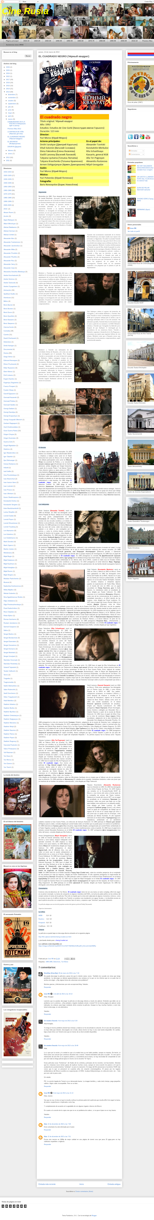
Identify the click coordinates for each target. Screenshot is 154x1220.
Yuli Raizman (8, 752)
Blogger (94, 1215)
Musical (6, 582)
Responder (47, 987)
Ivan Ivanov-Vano (10, 482)
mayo (10, 113)
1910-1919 (7, 172)
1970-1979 (7, 194)
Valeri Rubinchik (9, 689)
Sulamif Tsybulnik (10, 667)
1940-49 (59, 41)
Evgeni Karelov (9, 379)
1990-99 (113, 41)
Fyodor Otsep (8, 390)
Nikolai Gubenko (9, 593)
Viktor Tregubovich (10, 697)
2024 (8, 73)
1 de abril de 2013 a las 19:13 (62, 994)
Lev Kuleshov (8, 534)
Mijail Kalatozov (9, 560)
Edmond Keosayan (10, 360)
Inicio (81, 1184)
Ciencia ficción (9, 327)
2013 (8, 92)
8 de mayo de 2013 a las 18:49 (68, 1045)
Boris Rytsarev (9, 320)
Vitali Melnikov (9, 700)
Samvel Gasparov (10, 627)
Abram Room (8, 212)
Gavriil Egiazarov (10, 394)
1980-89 (102, 41)
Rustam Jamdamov (10, 623)
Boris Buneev (8, 309)
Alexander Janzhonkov (12, 246)
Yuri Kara (7, 756)
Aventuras (7, 297)
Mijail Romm (8, 571)
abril (9, 116)
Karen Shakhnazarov (11, 497)
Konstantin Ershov (10, 501)
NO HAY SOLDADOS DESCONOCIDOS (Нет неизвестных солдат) (145, 168)
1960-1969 (7, 190)
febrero (11, 150)
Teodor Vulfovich (9, 671)
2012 (8, 157)
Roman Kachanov (10, 619)
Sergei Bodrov (9, 634)
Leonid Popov (8, 519)
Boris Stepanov (9, 323)
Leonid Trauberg (9, 527)
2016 (8, 82)
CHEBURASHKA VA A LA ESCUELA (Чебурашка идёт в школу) (17, 124)
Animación (7, 290)
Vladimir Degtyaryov (11, 719)
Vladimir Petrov (9, 734)
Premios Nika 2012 (14, 129)
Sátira (6, 630)
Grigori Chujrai (9, 434)
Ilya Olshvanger (9, 460)
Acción (6, 216)
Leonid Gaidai (9, 516)
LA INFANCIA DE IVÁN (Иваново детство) (16, 133)
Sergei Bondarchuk (10, 638)
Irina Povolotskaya (10, 475)
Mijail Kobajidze (9, 567)
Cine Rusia (25, 11)
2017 (8, 79)
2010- (6, 209)
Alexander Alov (9, 238)
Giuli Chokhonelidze (11, 427)
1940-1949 (7, 183)
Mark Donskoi (8, 541)
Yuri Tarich (7, 767)
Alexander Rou (9, 260)
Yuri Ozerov (8, 763)
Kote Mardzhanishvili (11, 508)
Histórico (7, 449)
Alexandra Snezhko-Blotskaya (14, 272)
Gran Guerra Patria (10, 431)
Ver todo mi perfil (134, 231)
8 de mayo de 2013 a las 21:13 (63, 1093)
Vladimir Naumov (10, 730)
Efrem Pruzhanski (10, 364)
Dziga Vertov (8, 357)
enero (10, 153)
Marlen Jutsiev (9, 549)
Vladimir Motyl (9, 726)
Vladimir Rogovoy (10, 741)
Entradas (133, 151)
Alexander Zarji (9, 268)
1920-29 (37, 41)
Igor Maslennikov (10, 453)
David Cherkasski (10, 338)
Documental (8, 349)
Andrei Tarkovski (9, 283)
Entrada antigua (114, 1184)
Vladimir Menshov (10, 723)
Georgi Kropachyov (10, 416)
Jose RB (47, 994)
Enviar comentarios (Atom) (84, 1191)
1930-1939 (7, 179)
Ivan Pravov (8, 490)
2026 (8, 67)
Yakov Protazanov (10, 749)
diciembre (11, 94)
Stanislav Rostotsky (10, 664)
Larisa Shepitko (9, 512)
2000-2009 (7, 205)
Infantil (6, 467)
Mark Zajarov (8, 545)
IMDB (40, 915)
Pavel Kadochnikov (10, 608)
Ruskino (41, 919)
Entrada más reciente (47, 1184)
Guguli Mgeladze (10, 445)
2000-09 (124, 41)
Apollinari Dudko (9, 294)
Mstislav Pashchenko (11, 578)
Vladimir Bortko (9, 708)
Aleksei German (9, 231)
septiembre (12, 104)
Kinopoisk (42, 922)
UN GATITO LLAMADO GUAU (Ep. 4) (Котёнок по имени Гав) (145, 179)
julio (9, 107)
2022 (8, 76)
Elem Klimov (8, 371)
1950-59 (70, 41)
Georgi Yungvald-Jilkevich (13, 419)
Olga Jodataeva (9, 601)
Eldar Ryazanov (9, 368)
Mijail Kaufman (9, 564)
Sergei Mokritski (9, 652)
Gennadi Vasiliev (9, 405)
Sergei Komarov (9, 649)
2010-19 (135, 41)
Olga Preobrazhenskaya (12, 604)
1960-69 (80, 41)
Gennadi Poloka (9, 401)
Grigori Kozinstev (10, 438)
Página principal (12, 41)
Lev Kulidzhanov (9, 538)
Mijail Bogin (8, 556)
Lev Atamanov (9, 530)
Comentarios (135, 154)
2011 (8, 160)
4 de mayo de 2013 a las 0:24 (67, 1021)
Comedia (7, 331)
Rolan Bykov (8, 615)
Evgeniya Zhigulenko (11, 382)
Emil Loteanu (8, 375)
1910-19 (26, 41)
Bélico (6, 301)
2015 (8, 85)
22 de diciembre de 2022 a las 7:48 (59, 1124)
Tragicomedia (8, 682)
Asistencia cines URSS (14, 45)
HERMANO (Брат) (143, 209)
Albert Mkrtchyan (10, 223)
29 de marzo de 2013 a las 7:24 (69, 973)
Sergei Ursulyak (9, 656)
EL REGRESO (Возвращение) (14, 142)
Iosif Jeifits (7, 471)
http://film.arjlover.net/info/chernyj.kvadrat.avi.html (55, 937)
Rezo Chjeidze (9, 612)
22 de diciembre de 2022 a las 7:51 (59, 1136)
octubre (11, 100)
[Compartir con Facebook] (72, 959)
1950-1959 (7, 187)
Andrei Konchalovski (11, 275)
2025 (8, 70)
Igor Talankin (8, 456)
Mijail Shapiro (8, 575)
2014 (8, 89)
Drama (6, 353)
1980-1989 (7, 198)
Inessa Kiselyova (10, 464)
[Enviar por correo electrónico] (65, 959)
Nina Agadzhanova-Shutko (13, 597)
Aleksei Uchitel (9, 235)
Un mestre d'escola (50, 1021)
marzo (10, 119)
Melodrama (8, 553)
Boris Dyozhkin (9, 316)
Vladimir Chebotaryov (11, 715)
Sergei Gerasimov (10, 645)
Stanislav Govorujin (10, 660)
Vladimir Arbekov (10, 704)
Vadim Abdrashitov (10, 686)
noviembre (12, 97)
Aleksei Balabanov (10, 227)
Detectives (56, 962)
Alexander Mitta (9, 249)
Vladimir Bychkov (10, 712)
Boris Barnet (8, 305)
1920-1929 (7, 175)
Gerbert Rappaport (10, 423)
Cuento (6, 334)
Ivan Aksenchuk (9, 479)
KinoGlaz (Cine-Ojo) (51, 973)
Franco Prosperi (9, 386)
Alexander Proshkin (10, 253)
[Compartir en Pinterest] (74, 959)
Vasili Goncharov (10, 693)
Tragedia (7, 678)
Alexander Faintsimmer (12, 242)
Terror (6, 675)
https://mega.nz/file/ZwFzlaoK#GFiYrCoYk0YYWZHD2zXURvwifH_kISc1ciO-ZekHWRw (67, 946)
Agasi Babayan (9, 220)
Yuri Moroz (64, 962)
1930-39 (48, 41)
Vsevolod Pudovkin (10, 745)
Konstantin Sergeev (11, 504)
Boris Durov (8, 312)
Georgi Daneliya (9, 412)
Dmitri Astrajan (9, 345)
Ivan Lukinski (8, 486)
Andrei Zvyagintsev (10, 286)
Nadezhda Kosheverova (12, 586)
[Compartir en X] (70, 959)
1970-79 (91, 41)
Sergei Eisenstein (10, 641)
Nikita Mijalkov (9, 590)
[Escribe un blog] (68, 959)
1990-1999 (49, 962)
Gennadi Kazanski (10, 397)
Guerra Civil (8, 442)
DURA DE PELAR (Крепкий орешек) (143, 189)
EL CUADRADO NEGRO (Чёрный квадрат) (16, 137)
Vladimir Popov (9, 737)
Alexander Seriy (9, 264)
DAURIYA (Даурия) (14, 146)
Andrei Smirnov (9, 279)
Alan (45, 1124)
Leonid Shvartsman (10, 523)
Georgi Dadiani (9, 408)
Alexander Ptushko (10, 257)
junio (10, 110)
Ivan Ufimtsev (8, 493)
